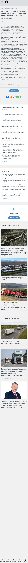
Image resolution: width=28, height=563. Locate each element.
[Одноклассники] (11, 97)
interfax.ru (5, 79)
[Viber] (14, 97)
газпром (2, 84)
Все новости (5, 161)
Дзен (2, 346)
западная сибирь (10, 84)
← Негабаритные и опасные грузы (9, 8)
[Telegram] (21, 97)
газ (5, 84)
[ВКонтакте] (7, 97)
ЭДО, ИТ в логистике (6, 378)
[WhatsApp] (17, 97)
